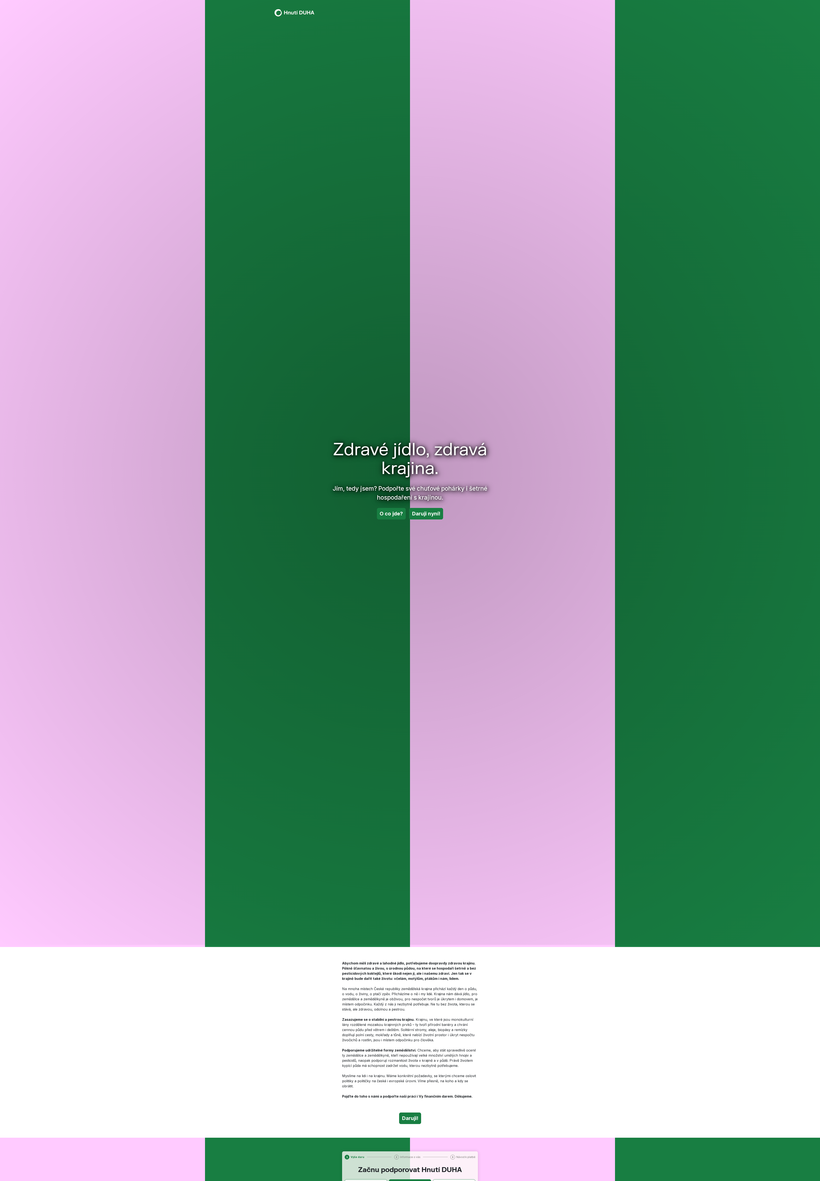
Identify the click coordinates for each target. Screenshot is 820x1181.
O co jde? (391, 514)
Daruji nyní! (426, 514)
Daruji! (410, 1118)
